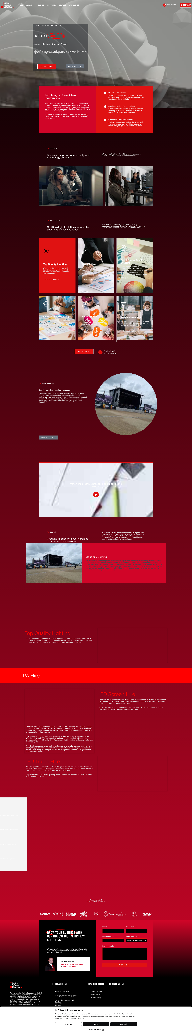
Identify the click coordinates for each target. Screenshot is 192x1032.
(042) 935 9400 (171, 4)
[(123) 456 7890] (100, 352)
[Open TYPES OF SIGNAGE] (34, 5)
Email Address (108, 937)
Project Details (108, 946)
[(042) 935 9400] (164, 5)
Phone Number (131, 927)
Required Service (132, 937)
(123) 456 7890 (109, 351)
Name (104, 927)
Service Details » (52, 280)
